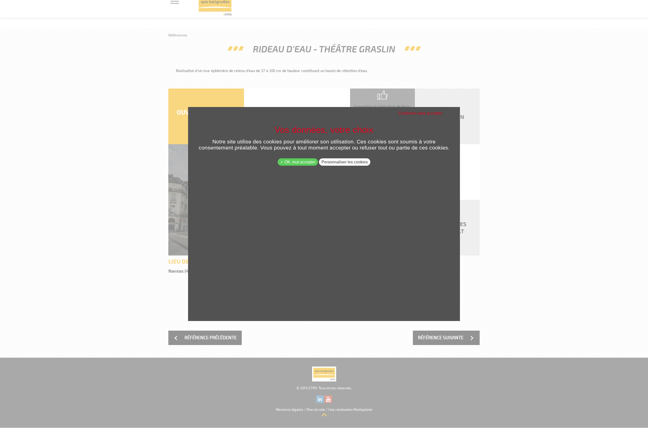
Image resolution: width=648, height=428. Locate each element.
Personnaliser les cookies (344, 162)
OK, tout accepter (299, 162)
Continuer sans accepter (420, 113)
